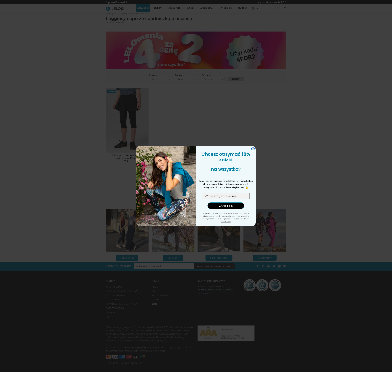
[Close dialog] (252, 148)
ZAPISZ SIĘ (226, 205)
